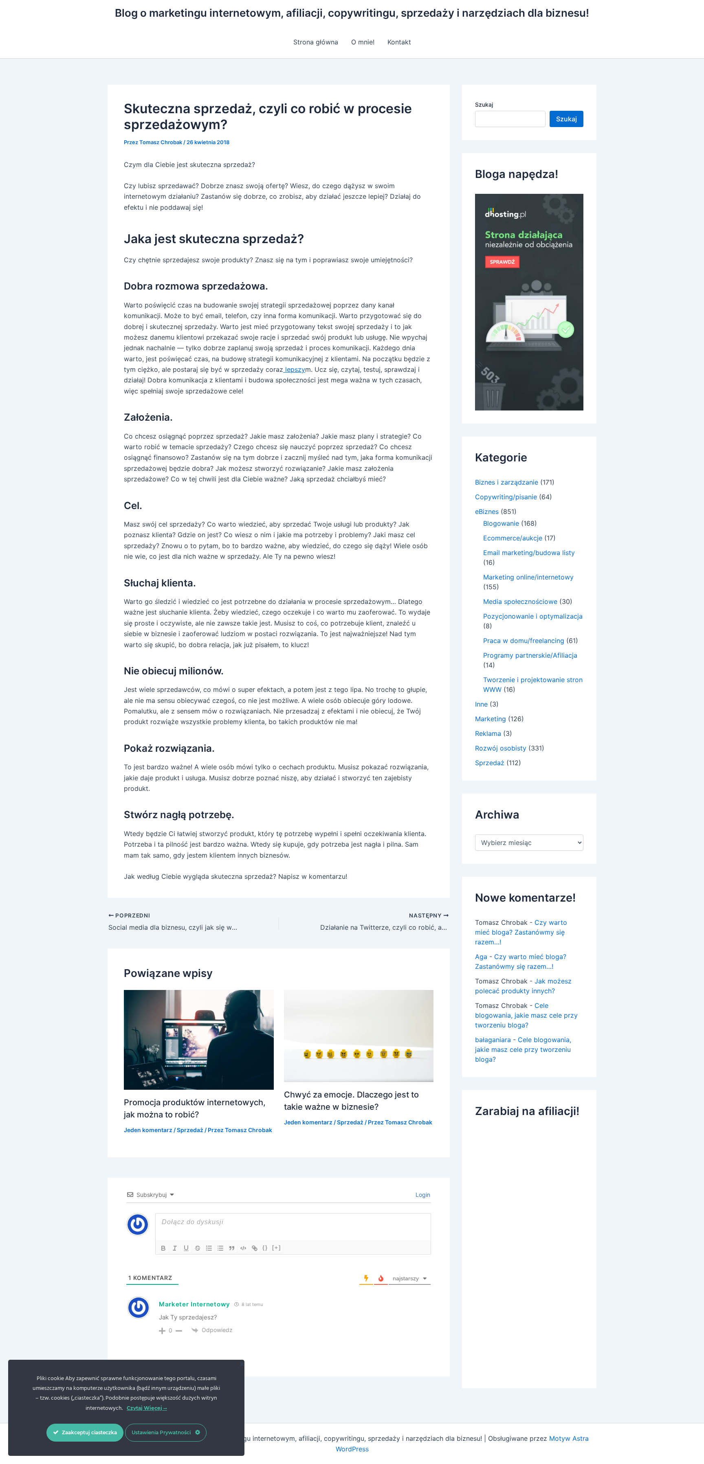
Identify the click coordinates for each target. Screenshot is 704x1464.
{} (265, 1248)
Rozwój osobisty (500, 748)
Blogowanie (501, 523)
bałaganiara (493, 1040)
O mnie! (362, 42)
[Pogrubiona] (163, 1248)
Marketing (490, 719)
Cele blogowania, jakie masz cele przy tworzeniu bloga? (526, 1015)
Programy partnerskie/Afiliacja (530, 655)
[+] (276, 1248)
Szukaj (484, 104)
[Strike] (197, 1248)
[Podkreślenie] (186, 1248)
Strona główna (315, 42)
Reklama (488, 733)
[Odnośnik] (254, 1248)
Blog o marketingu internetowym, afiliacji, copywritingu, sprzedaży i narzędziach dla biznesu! (352, 13)
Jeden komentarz (148, 1129)
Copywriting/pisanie (506, 497)
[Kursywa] (174, 1248)
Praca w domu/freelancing (523, 641)
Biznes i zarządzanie (506, 482)
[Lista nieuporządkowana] (220, 1248)
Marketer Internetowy (194, 1304)
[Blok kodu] (243, 1248)
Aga (481, 957)
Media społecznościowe (520, 601)
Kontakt (399, 42)
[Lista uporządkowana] (209, 1248)
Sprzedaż (190, 1129)
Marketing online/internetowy (528, 577)
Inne (481, 704)
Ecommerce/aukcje (512, 538)
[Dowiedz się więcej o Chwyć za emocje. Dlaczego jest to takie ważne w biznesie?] (359, 1035)
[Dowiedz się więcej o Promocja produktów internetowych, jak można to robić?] (199, 1039)
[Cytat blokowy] (232, 1248)
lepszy (294, 369)
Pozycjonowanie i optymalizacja (533, 616)
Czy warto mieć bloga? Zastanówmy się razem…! (521, 932)
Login (422, 1194)
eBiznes (487, 511)
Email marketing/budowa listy (529, 553)
